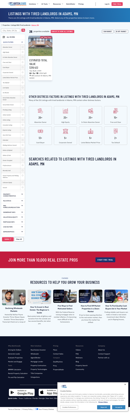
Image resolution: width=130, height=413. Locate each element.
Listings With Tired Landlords (20, 25)
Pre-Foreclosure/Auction (11, 206)
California (27, 398)
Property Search (82, 365)
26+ (40, 117)
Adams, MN (35, 25)
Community (80, 369)
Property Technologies (39, 369)
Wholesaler (35, 354)
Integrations (35, 377)
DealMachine (58, 362)
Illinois (56, 398)
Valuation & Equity (10, 217)
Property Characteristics (9, 195)
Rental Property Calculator (18, 373)
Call (42, 37)
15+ (115, 117)
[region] (92, 396)
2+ (115, 138)
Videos (78, 350)
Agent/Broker (35, 358)
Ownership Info (9, 212)
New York (49, 398)
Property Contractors (38, 365)
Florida (35, 398)
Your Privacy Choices (46, 409)
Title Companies (37, 373)
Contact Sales (58, 354)
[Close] (125, 384)
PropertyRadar (58, 369)
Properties (6, 25)
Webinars (79, 358)
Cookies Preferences (69, 407)
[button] (23, 30)
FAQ (77, 354)
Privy (55, 366)
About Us (101, 350)
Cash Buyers (7, 227)
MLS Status (7, 201)
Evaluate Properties (15, 358)
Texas (21, 398)
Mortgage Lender (37, 362)
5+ (65, 138)
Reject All (104, 407)
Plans (55, 350)
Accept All (118, 407)
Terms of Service (14, 409)
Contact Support (104, 354)
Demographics (8, 232)
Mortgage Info (9, 222)
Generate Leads (14, 354)
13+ (40, 138)
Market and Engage (15, 362)
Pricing (80, 4)
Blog (77, 362)
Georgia (42, 398)
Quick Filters (8, 42)
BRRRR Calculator (14, 369)
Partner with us (103, 358)
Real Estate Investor (38, 350)
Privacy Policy (27, 409)
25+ (65, 117)
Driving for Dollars (14, 350)
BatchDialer (70, 4)
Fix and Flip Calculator (16, 377)
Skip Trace (47, 37)
